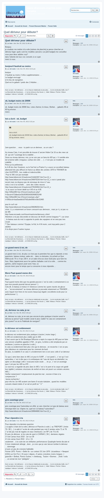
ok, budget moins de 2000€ (17, 101)
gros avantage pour (14, 400)
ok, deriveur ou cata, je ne (17, 310)
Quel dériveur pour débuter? (21, 32)
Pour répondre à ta (14, 418)
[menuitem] (94, 22)
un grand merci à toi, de (16, 247)
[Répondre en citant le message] (66, 41)
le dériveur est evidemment (18, 328)
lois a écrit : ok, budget (16, 119)
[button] (99, 35)
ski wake (76, 73)
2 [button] (89, 36)
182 (81, 76)
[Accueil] (15, 11)
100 (81, 43)
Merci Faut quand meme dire (18, 273)
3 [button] (92, 36)
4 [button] (95, 36)
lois (74, 40)
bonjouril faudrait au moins (18, 66)
